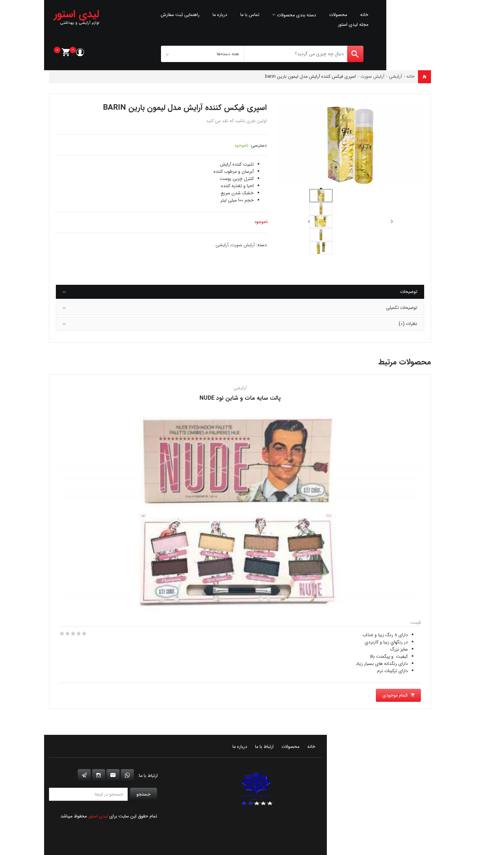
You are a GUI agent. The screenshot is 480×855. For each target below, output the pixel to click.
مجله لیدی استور (353, 24)
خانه (364, 14)
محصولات (338, 14)
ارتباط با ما (264, 746)
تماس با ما (249, 14)
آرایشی (395, 76)
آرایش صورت (372, 76)
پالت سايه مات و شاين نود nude (240, 398)
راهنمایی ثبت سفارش (180, 14)
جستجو (143, 794)
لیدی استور (98, 816)
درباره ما (220, 14)
